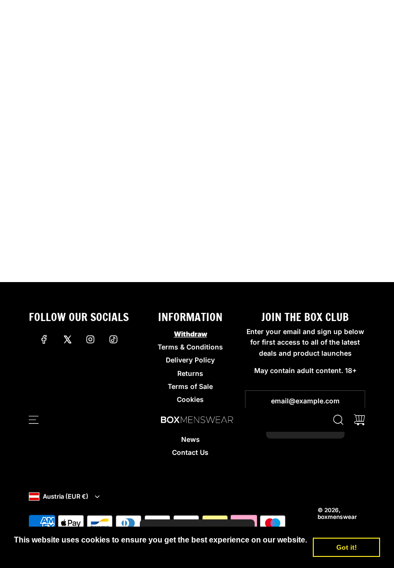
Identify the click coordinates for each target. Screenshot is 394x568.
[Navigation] (34, 420)
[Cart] (359, 419)
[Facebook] (44, 339)
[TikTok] (113, 339)
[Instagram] (90, 339)
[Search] (338, 419)
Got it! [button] (346, 547)
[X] (67, 339)
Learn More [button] (36, 553)
